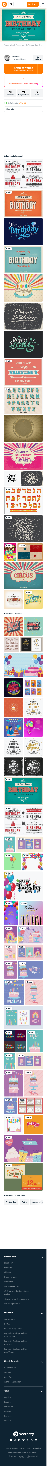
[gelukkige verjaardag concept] (13, 840)
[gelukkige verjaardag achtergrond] (23, 738)
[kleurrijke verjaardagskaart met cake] (9, 1016)
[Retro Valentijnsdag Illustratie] (23, 370)
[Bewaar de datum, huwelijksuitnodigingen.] (12, 477)
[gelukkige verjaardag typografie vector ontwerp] (13, 653)
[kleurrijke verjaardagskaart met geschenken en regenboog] (34, 1142)
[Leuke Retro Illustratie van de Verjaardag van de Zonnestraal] (23, 454)
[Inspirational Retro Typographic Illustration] (23, 544)
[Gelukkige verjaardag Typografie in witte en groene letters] (23, 342)
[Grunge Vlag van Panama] (16, 586)
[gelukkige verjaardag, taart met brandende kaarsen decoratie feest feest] (12, 1341)
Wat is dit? (22, 103)
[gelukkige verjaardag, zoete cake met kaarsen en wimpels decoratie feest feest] (30, 1405)
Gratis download (23, 69)
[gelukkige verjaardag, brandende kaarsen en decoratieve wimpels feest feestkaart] (26, 1338)
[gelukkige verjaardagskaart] (13, 780)
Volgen (38, 59)
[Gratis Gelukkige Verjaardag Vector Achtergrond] (16, 1433)
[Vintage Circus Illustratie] (23, 609)
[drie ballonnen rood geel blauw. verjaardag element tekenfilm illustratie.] (12, 1050)
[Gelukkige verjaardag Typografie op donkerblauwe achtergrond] (23, 230)
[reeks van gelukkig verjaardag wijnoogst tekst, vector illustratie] (31, 697)
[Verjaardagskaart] (10, 567)
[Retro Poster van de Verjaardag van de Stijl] (23, 202)
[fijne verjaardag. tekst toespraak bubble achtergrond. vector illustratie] (13, 699)
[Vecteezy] (4, 4)
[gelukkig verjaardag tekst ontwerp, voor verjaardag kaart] (15, 1318)
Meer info (10, 108)
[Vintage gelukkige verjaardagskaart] (13, 633)
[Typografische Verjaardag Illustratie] (23, 258)
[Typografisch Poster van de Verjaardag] (23, 963)
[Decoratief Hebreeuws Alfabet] (23, 515)
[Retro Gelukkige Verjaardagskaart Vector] (23, 286)
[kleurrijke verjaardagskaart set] (17, 1033)
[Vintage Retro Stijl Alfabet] (23, 398)
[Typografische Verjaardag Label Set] (23, 172)
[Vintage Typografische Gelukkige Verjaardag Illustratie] (23, 314)
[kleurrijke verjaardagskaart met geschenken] (36, 1165)
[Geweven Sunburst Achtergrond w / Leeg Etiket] (23, 426)
